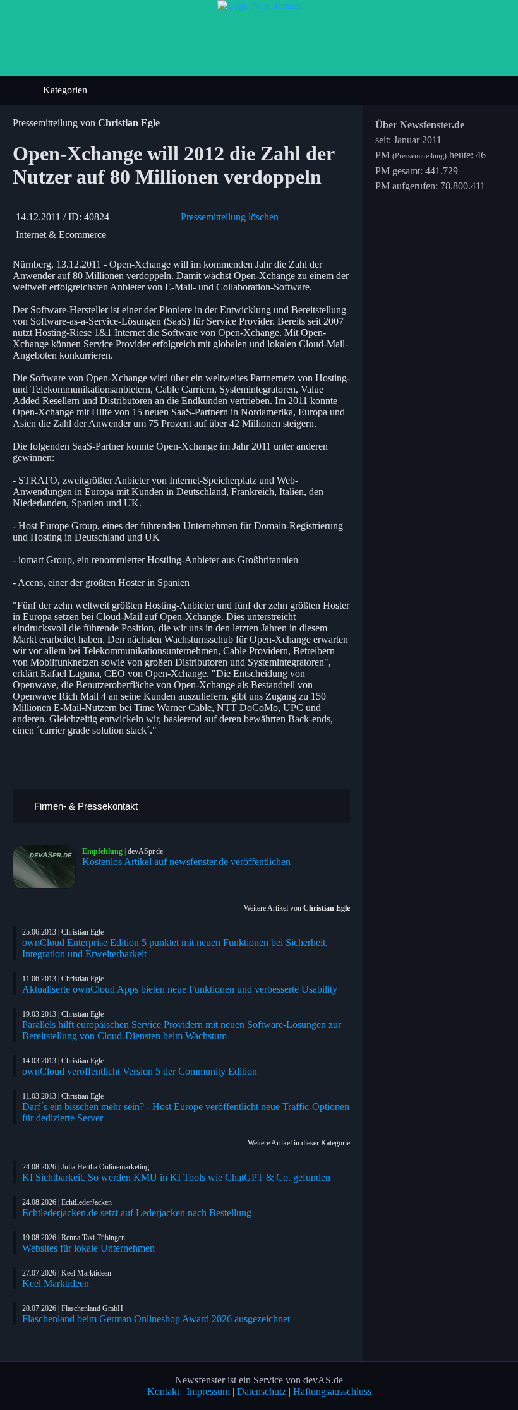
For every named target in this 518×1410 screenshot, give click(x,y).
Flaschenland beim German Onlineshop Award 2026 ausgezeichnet (156, 1318)
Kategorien (66, 90)
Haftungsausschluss (332, 1391)
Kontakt (163, 1391)
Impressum (208, 1391)
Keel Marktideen (55, 1283)
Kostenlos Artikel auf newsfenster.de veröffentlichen (186, 861)
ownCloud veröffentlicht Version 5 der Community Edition (139, 1071)
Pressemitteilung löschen (230, 217)
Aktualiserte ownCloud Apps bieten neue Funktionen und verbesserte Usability (179, 989)
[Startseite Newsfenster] (259, 5)
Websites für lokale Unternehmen (88, 1248)
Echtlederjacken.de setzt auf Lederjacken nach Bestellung (136, 1212)
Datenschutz (261, 1391)
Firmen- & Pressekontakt (85, 806)
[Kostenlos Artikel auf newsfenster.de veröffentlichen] (47, 867)
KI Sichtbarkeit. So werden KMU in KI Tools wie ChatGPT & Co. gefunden (176, 1177)
